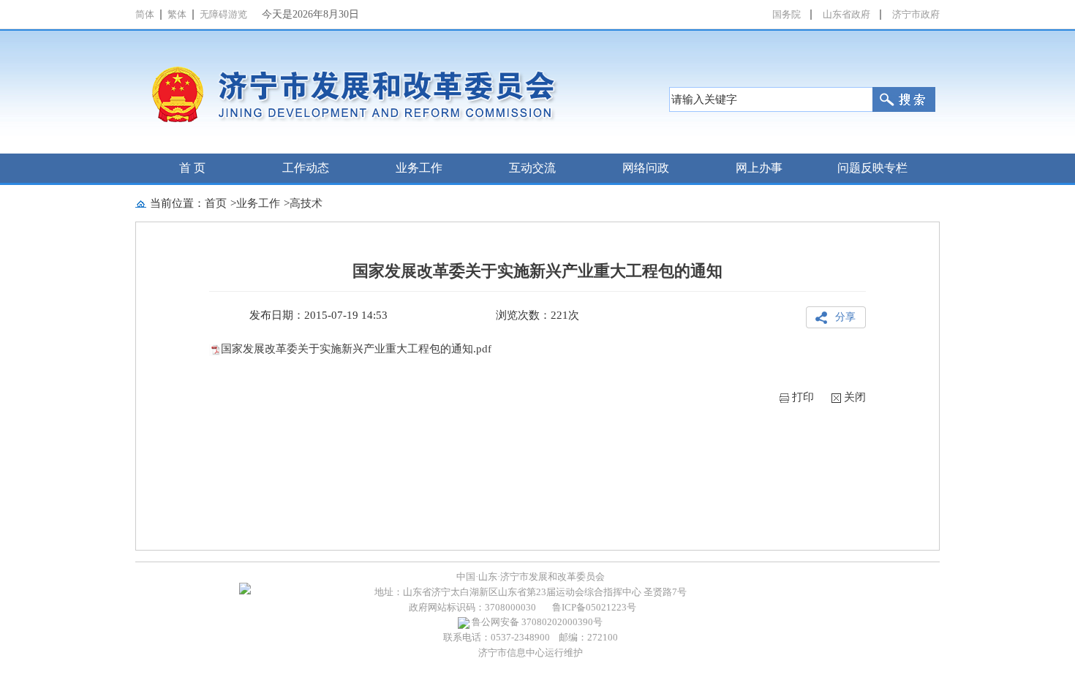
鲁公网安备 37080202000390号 (536, 621)
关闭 (855, 397)
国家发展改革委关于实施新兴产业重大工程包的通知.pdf (356, 349)
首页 (216, 203)
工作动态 (305, 168)
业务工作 (419, 168)
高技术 (306, 203)
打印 (803, 397)
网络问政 (645, 168)
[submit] (903, 99)
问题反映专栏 (872, 168)
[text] (770, 99)
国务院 (786, 14)
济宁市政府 (916, 14)
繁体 (176, 14)
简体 (144, 14)
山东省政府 (846, 14)
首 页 (192, 168)
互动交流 (532, 168)
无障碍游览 (223, 14)
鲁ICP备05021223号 (594, 607)
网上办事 (759, 168)
